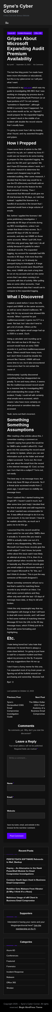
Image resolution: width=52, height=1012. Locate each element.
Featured (10, 961)
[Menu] (6, 23)
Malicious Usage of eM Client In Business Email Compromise (22, 899)
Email (10, 797)
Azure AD (11, 33)
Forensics (10, 966)
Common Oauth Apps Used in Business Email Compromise (25, 881)
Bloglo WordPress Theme (30, 1007)
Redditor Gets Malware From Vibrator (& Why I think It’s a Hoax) (24, 890)
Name (10, 783)
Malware (10, 977)
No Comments (38, 64)
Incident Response (24, 33)
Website (11, 811)
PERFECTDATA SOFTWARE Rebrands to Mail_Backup (24, 860)
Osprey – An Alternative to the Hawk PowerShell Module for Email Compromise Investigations (24, 871)
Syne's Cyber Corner (18, 9)
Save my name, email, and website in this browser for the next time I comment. (23, 826)
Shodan (10, 988)
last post (28, 88)
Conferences (12, 956)
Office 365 (38, 33)
